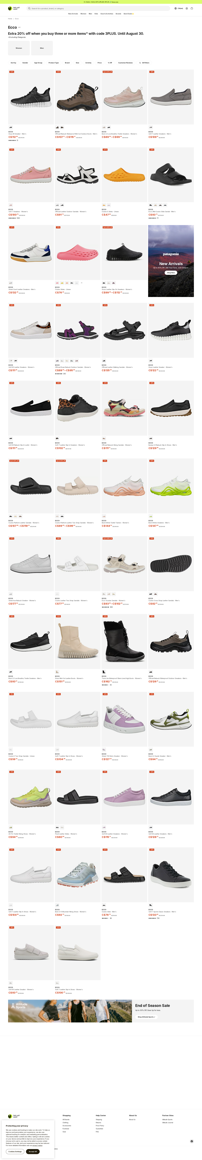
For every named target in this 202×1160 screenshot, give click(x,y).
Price (100, 63)
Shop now (115, 2)
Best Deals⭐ (129, 14)
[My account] (187, 8)
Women (83, 14)
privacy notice (37, 1145)
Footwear (66, 1129)
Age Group (38, 63)
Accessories (67, 1126)
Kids (96, 14)
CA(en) (180, 8)
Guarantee (99, 1129)
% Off (110, 63)
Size (77, 63)
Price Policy (100, 1126)
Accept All (33, 1151)
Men (90, 14)
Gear (64, 1132)
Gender (25, 63)
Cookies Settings (15, 1151)
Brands (118, 14)
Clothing (65, 1122)
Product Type (54, 63)
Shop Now (171, 273)
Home (10, 19)
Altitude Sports (167, 1119)
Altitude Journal (167, 1122)
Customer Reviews (125, 63)
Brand (67, 63)
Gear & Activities (106, 14)
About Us (132, 1119)
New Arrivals (73, 14)
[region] (28, 1139)
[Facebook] (192, 1141)
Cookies (55, 1149)
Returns (98, 1122)
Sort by (13, 63)
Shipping (99, 1119)
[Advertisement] (67, 1072)
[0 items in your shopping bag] (192, 8)
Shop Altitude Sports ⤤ (146, 1017)
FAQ (97, 1132)
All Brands (66, 1119)
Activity (88, 63)
